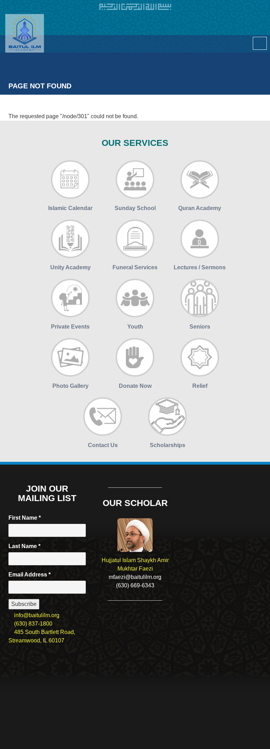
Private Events (70, 327)
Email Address (29, 575)
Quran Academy (199, 208)
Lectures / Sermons (200, 267)
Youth (135, 327)
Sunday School (135, 208)
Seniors (199, 327)
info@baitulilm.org (36, 615)
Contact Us (103, 445)
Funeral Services (135, 267)
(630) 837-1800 (32, 624)
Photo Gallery (70, 386)
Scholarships (167, 445)
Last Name (24, 546)
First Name (24, 518)
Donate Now (135, 386)
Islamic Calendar (70, 208)
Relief (199, 386)
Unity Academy (70, 267)
